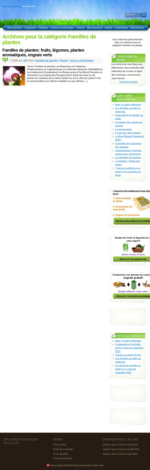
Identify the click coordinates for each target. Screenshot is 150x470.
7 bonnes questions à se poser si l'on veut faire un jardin (128, 171)
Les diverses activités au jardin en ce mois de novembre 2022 (128, 369)
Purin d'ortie (59, 444)
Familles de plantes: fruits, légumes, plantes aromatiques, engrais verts (43, 52)
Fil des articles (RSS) (59, 465)
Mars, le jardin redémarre (128, 104)
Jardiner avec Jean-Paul (11, 6)
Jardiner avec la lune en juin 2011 (120, 454)
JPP (25, 60)
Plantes (63, 60)
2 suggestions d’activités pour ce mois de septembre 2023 (129, 348)
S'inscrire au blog (128, 82)
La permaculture (123, 129)
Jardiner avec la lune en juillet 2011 (121, 449)
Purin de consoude (63, 449)
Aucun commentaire (81, 60)
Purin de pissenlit (62, 458)
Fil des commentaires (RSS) (85, 465)
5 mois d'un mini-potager (128, 133)
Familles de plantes (46, 60)
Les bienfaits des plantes (128, 157)
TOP (101, 465)
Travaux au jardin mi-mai (128, 355)
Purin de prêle (60, 454)
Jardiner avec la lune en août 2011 (120, 444)
